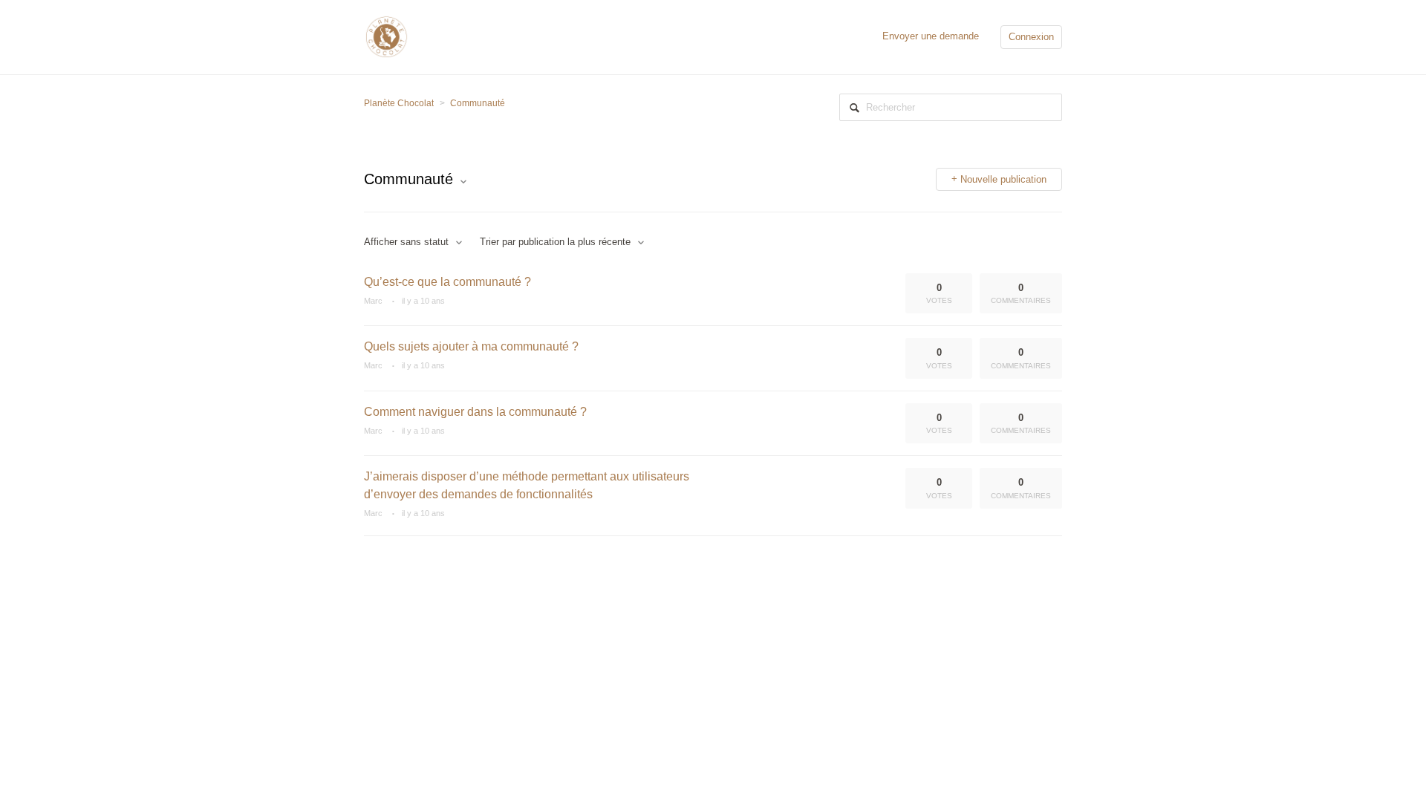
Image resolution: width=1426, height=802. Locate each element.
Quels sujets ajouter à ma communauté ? (471, 346)
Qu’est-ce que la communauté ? (447, 282)
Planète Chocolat (399, 103)
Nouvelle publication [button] (1003, 179)
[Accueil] (386, 36)
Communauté (477, 103)
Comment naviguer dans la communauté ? (475, 411)
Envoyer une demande (930, 36)
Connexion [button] (1031, 36)
